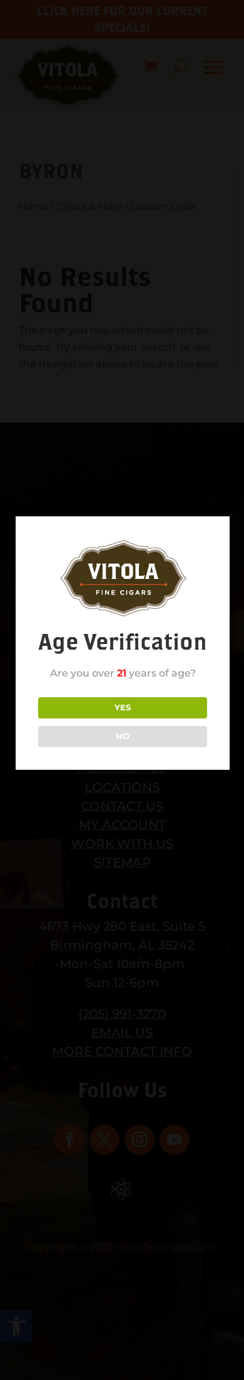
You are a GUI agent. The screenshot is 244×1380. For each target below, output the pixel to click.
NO (123, 736)
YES (122, 707)
